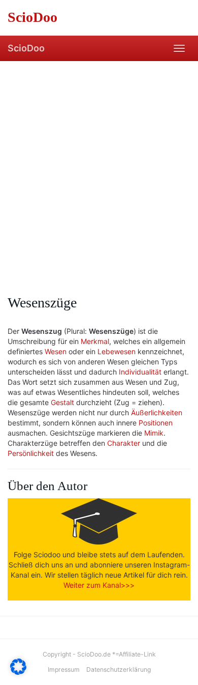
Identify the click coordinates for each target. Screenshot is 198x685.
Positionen (156, 422)
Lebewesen (116, 351)
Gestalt (62, 402)
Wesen (56, 351)
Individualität (140, 371)
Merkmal (95, 341)
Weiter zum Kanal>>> (99, 585)
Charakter (123, 443)
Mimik (153, 433)
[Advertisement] (99, 165)
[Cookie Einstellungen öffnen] (18, 672)
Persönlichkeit (31, 453)
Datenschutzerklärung (118, 669)
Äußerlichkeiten (156, 412)
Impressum (64, 669)
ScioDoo (26, 48)
